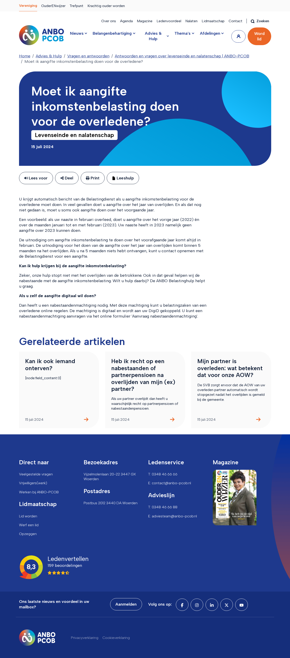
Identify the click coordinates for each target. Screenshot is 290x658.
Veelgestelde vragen (36, 474)
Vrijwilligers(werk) (33, 483)
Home (24, 56)
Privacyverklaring (84, 638)
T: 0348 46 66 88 (162, 507)
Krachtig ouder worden (106, 6)
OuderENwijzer (53, 6)
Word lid (259, 36)
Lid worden (28, 516)
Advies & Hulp (49, 56)
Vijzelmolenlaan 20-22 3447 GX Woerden (110, 476)
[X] (226, 605)
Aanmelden (126, 604)
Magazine (144, 21)
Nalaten (191, 21)
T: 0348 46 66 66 (162, 474)
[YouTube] (241, 605)
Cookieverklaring (116, 638)
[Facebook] (182, 605)
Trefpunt (76, 6)
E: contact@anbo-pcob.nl (169, 483)
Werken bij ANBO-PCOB (39, 492)
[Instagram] (197, 605)
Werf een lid (29, 525)
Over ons (108, 21)
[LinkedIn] (211, 605)
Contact (235, 21)
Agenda (126, 21)
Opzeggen (28, 534)
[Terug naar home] (41, 35)
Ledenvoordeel (169, 21)
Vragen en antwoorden (88, 56)
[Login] (238, 36)
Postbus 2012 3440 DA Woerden (111, 503)
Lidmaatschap (213, 21)
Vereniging (28, 5)
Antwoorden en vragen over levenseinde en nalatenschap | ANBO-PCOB (182, 56)
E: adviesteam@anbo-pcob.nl (172, 516)
